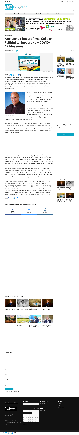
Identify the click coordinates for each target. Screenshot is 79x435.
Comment (7, 357)
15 (32, 417)
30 (35, 421)
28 (30, 421)
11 (23, 417)
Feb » (26, 424)
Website (6, 379)
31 (37, 421)
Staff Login (63, 1)
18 (23, 419)
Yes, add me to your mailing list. (12, 391)
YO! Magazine (42, 403)
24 (37, 419)
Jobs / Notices (49, 13)
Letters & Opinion (8, 35)
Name (6, 369)
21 (30, 419)
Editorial (13, 13)
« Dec (24, 424)
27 (28, 421)
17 (37, 417)
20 (28, 419)
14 (30, 417)
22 (32, 419)
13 (28, 417)
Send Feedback (71, 1)
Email (67, 1)
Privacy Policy (42, 410)
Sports (25, 13)
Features (31, 13)
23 (35, 419)
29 (32, 421)
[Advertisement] (54, 7)
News (7, 13)
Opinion (19, 13)
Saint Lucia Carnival (39, 13)
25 (23, 421)
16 (35, 417)
